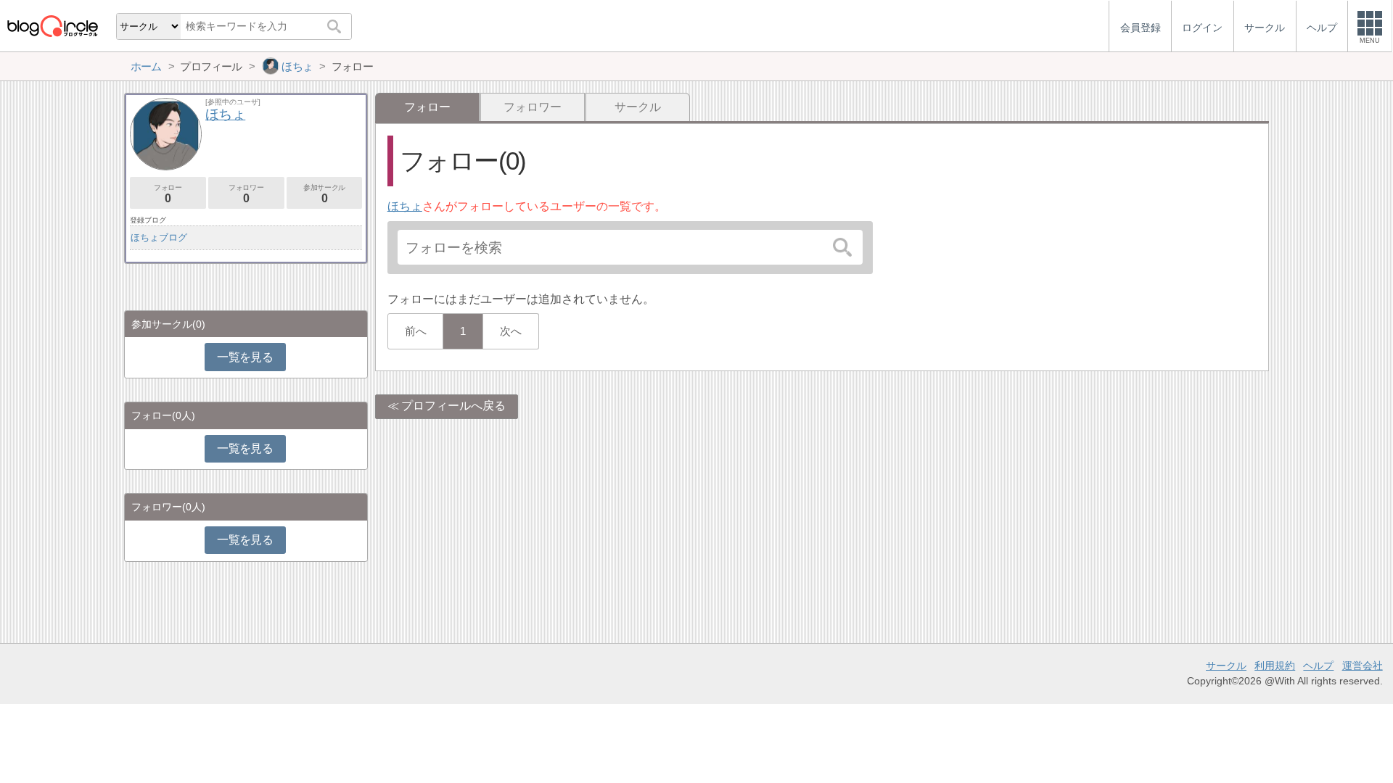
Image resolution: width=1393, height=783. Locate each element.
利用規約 (1274, 665)
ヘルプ (1318, 665)
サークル (638, 107)
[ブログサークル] (52, 25)
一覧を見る (245, 357)
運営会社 (1362, 665)
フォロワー (533, 107)
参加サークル (324, 193)
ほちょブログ (159, 237)
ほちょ (404, 206)
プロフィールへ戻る (453, 405)
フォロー (167, 193)
